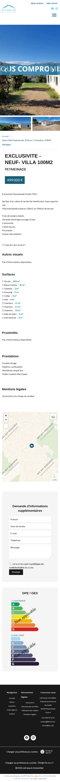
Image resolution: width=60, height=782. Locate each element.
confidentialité (46, 776)
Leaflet (54, 480)
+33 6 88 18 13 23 (48, 718)
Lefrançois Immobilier (48, 698)
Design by (49, 752)
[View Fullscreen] (6, 426)
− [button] (6, 420)
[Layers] (53, 417)
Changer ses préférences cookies (22, 751)
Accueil (5, 136)
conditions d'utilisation (21, 778)
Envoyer (16, 572)
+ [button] (6, 415)
